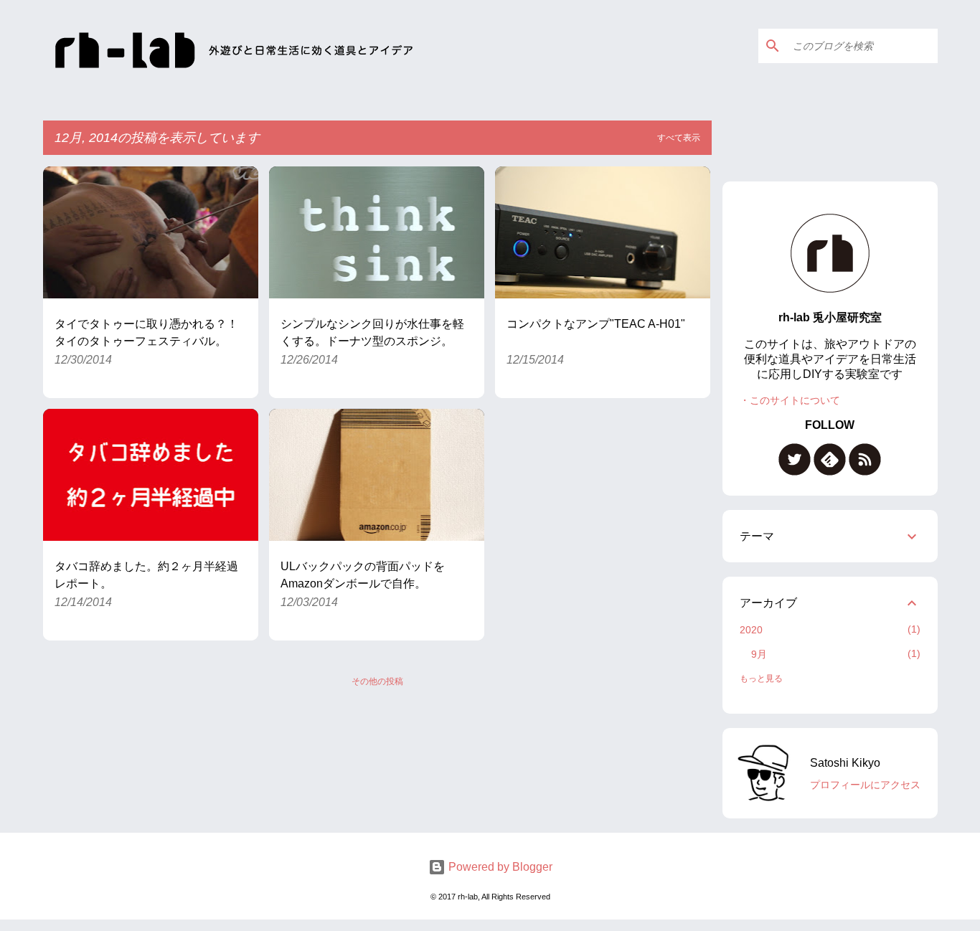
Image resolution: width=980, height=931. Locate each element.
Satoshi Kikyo (845, 763)
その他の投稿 (377, 681)
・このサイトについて (790, 400)
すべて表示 (678, 138)
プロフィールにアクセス (865, 784)
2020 (751, 629)
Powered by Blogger (499, 867)
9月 (759, 654)
